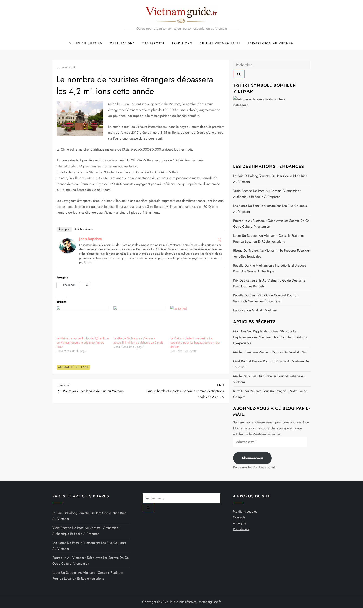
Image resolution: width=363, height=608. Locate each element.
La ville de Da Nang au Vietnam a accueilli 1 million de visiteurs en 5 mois (138, 340)
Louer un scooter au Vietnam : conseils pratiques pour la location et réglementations (268, 238)
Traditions (182, 43)
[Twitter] (219, 239)
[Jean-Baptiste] (67, 245)
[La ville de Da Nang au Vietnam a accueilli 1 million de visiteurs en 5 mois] (139, 321)
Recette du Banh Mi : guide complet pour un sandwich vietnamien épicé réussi (265, 298)
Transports (153, 43)
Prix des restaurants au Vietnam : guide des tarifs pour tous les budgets (269, 283)
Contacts (239, 517)
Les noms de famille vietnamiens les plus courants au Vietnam (270, 208)
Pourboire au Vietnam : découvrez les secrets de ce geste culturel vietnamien (271, 223)
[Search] (239, 74)
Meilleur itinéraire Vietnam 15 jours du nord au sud (270, 352)
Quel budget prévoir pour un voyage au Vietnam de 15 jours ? (271, 364)
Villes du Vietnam (86, 43)
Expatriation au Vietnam (271, 43)
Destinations (122, 43)
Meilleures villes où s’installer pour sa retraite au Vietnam (269, 379)
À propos (64, 229)
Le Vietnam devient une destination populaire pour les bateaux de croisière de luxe (195, 342)
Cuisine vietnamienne (220, 43)
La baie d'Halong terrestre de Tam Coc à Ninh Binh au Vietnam (270, 178)
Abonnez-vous (252, 458)
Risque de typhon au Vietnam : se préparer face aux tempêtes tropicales (271, 253)
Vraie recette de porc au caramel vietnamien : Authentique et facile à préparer (267, 193)
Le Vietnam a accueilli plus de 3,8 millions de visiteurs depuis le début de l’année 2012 (83, 342)
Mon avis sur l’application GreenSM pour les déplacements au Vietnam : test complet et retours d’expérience (270, 337)
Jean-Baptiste (90, 239)
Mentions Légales (245, 511)
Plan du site (241, 529)
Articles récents (84, 229)
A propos (239, 523)
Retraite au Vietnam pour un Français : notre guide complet (270, 394)
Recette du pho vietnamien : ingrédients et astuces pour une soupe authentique (269, 268)
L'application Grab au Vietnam (255, 310)
